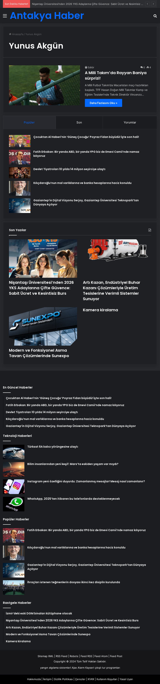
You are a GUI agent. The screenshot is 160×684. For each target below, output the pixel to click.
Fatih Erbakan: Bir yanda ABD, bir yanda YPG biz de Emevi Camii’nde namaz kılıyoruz (86, 530)
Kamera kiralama (100, 310)
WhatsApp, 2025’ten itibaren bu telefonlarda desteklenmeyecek (73, 499)
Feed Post (116, 656)
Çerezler (80, 679)
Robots (74, 656)
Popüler (29, 122)
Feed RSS (86, 656)
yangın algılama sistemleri (55, 667)
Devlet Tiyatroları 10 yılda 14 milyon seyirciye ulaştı (69, 169)
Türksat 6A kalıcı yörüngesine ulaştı (52, 447)
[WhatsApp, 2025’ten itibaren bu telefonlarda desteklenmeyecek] (13, 504)
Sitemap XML (45, 656)
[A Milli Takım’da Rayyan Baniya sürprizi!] (44, 85)
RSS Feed (61, 656)
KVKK (91, 679)
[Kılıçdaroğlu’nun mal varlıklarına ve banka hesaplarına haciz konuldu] (19, 188)
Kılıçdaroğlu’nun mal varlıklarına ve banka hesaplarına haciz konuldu (82, 183)
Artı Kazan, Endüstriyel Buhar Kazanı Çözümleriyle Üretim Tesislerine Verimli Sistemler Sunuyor (111, 291)
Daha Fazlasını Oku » (103, 103)
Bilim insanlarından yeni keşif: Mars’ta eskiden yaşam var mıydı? (72, 464)
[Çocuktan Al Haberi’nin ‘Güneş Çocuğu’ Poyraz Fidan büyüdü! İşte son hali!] (19, 141)
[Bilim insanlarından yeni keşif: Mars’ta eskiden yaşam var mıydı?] (13, 469)
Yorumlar (130, 122)
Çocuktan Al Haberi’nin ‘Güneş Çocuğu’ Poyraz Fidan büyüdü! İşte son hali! (86, 137)
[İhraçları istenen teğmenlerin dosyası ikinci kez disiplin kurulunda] (13, 587)
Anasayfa (17, 34)
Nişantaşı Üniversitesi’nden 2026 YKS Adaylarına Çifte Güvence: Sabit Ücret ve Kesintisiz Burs (89, 3)
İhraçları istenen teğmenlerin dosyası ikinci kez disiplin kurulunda (73, 582)
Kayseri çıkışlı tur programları (102, 667)
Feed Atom (101, 656)
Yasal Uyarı (126, 679)
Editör (91, 67)
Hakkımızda (34, 679)
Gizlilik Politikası (63, 679)
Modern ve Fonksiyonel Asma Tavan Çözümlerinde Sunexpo (39, 353)
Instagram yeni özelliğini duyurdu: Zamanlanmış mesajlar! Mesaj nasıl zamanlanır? (86, 481)
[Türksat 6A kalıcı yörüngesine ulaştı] (13, 452)
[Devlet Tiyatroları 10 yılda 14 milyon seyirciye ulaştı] (19, 172)
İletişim (47, 679)
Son (79, 122)
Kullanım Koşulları (107, 679)
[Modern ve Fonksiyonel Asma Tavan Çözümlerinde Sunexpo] (43, 326)
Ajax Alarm (78, 667)
